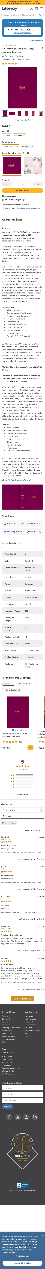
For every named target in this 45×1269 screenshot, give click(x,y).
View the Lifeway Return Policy (29, 208)
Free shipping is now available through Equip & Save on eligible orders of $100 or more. (23, 2)
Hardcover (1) (24, 683)
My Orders (28, 1016)
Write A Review (22, 794)
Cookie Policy (24, 1247)
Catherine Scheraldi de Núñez (13, 59)
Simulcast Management (11, 1068)
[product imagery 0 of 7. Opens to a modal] (22, 87)
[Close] (42, 1235)
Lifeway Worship (8, 1059)
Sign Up (7, 1106)
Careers (5, 1022)
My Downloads (30, 1019)
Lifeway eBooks (8, 1071)
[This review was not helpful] (41, 859)
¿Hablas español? (36, 40)
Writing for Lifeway (9, 1036)
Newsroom (6, 1024)
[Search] (40, 14)
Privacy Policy (7, 1030)
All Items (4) (8, 683)
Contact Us (6, 1019)
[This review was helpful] (37, 859)
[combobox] (22, 14)
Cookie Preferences (31, 1030)
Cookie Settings (22, 1256)
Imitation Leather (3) (12, 690)
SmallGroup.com (8, 1074)
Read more (37, 978)
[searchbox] (20, 810)
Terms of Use (7, 1033)
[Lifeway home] (9, 9)
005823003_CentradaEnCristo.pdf (16, 523)
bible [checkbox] (4, 823)
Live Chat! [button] (28, 1036)
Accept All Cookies (22, 1263)
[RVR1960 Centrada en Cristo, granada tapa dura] (18, 712)
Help (26, 1033)
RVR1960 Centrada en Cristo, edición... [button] (27, 852)
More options (19, 730)
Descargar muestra (16, 531)
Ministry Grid (7, 1056)
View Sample (21, 120)
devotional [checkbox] (12, 823)
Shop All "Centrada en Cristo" (16, 479)
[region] (22, 775)
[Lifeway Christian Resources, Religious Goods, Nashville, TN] (23, 1185)
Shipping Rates (30, 1022)
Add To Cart (24, 190)
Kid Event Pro (7, 1062)
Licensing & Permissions (11, 1027)
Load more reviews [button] (22, 999)
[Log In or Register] (31, 8)
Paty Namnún (10, 56)
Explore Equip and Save (22, 33)
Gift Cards (28, 1027)
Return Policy (29, 1024)
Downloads (6, 1065)
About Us (5, 1016)
